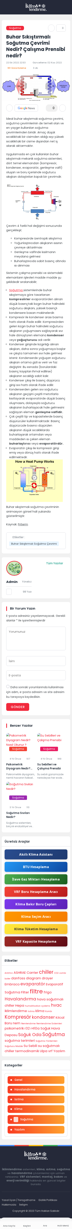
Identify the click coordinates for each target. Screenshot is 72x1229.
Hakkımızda (9, 1204)
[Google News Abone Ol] (26, 108)
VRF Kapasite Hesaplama (36, 941)
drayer (47, 978)
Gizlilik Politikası (47, 1200)
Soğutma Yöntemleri (46, 1041)
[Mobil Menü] (5, 7)
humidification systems (37, 1005)
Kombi (48, 1011)
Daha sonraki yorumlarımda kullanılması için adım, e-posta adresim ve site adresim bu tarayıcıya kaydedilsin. (35, 692)
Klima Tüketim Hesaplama (36, 929)
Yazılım (59, 1051)
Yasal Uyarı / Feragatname (18, 1200)
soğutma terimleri (20, 1040)
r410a (35, 1028)
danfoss (18, 978)
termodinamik (27, 1051)
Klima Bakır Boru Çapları (35, 904)
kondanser (43, 1017)
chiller (46, 972)
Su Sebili (30, 1045)
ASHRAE (20, 972)
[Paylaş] (9, 107)
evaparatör (32, 984)
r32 (27, 1028)
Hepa (19, 1005)
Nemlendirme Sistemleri (49, 1023)
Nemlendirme (28, 1023)
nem (16, 1023)
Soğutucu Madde (14, 1046)
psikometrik (14, 1028)
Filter (25, 992)
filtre (36, 991)
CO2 (56, 973)
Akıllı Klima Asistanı (36, 854)
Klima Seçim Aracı (36, 916)
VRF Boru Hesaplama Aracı (36, 892)
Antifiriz (9, 973)
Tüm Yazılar (54, 563)
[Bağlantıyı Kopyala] (51, 28)
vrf (50, 1051)
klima (39, 1010)
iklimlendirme (16, 1010)
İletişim (23, 1204)
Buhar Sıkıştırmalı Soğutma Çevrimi (34, 544)
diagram (33, 978)
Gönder (18, 707)
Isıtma (31, 1011)
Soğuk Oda (30, 1035)
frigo (48, 992)
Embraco (12, 984)
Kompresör (18, 1017)
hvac (56, 1005)
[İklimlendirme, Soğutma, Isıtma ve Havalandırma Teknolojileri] (36, 7)
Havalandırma (20, 999)
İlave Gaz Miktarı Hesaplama (36, 879)
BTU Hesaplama (36, 867)
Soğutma (15, 28)
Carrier (32, 972)
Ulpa (43, 1051)
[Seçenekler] (62, 108)
